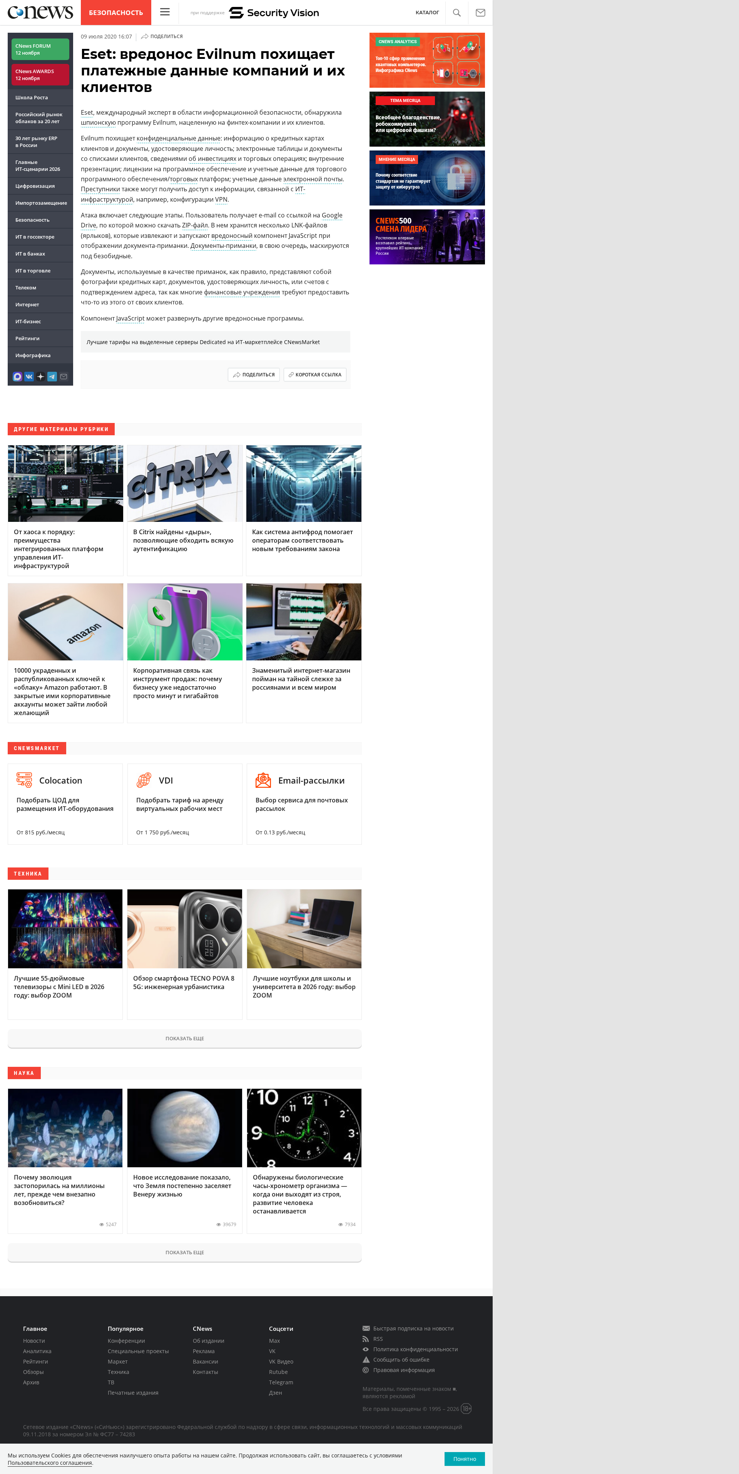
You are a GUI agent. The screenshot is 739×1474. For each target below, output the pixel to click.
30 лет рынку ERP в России (36, 142)
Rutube (278, 1371)
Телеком (25, 287)
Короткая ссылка (318, 374)
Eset (87, 112)
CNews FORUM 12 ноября (33, 49)
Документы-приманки (223, 245)
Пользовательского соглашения (50, 1462)
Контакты (205, 1371)
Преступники (100, 189)
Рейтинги (27, 338)
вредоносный (231, 235)
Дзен (275, 1392)
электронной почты (313, 179)
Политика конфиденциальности (415, 1349)
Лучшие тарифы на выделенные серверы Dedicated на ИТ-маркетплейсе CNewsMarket (203, 342)
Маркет (118, 1361)
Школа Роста (31, 97)
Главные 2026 (37, 165)
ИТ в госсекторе (34, 236)
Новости (34, 1340)
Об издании (208, 1340)
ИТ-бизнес (28, 321)
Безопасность (116, 12)
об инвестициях (212, 158)
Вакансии (205, 1361)
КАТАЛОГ (427, 12)
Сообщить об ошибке (401, 1359)
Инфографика (33, 355)
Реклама (204, 1351)
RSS (378, 1338)
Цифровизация (35, 185)
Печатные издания (133, 1392)
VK (272, 1351)
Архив (31, 1382)
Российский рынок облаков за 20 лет (38, 118)
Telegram (281, 1382)
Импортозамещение (41, 202)
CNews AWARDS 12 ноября (34, 75)
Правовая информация (404, 1370)
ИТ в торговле (32, 270)
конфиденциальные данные (179, 138)
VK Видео (281, 1361)
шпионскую (98, 122)
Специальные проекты (138, 1351)
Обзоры (33, 1371)
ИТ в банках (30, 253)
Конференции (126, 1340)
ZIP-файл (195, 225)
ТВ (111, 1382)
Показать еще (185, 1038)
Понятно (464, 1458)
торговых (184, 179)
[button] (456, 13)
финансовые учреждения (242, 292)
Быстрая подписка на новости (413, 1328)
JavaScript (130, 318)
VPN (221, 199)
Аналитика (37, 1351)
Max (274, 1340)
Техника (118, 1371)
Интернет (27, 304)
